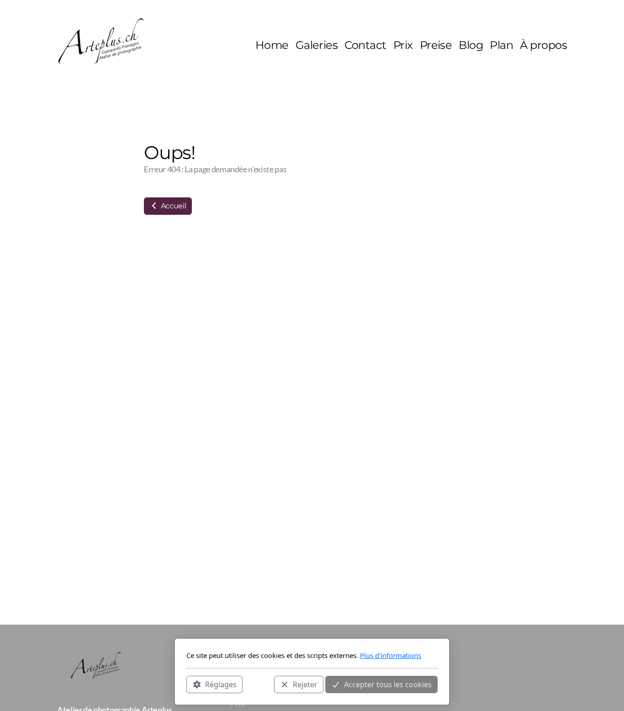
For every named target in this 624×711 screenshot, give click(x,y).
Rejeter (305, 684)
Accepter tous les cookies (388, 684)
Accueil (172, 206)
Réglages (221, 684)
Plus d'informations (390, 655)
